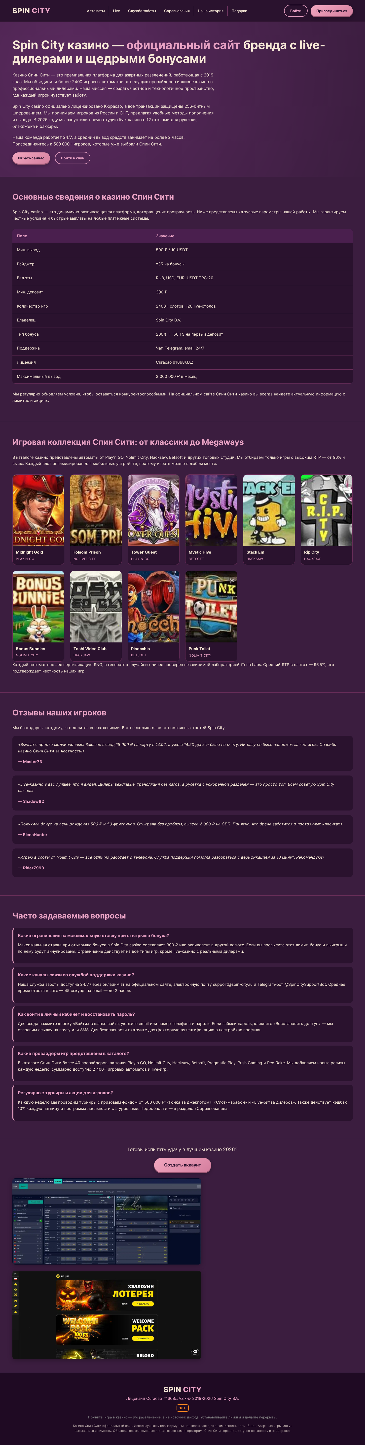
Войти (295, 11)
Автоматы (96, 11)
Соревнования (177, 11)
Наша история (210, 11)
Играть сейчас (31, 158)
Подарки (239, 11)
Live (116, 11)
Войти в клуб (72, 158)
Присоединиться (331, 11)
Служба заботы (142, 11)
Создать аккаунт (182, 1164)
